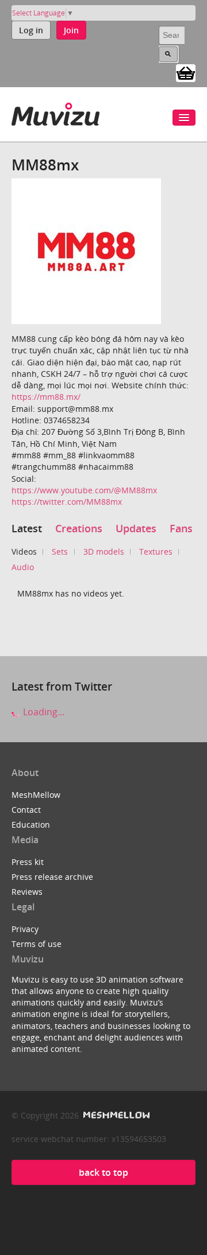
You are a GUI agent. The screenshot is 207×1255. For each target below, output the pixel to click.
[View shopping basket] (185, 72)
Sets (60, 551)
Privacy (25, 928)
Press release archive (52, 876)
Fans (181, 528)
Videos (24, 551)
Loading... (42, 712)
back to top (103, 1172)
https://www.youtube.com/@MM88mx (84, 490)
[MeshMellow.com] (115, 1115)
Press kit (28, 861)
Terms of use (37, 943)
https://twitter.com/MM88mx (67, 501)
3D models (103, 551)
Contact (26, 809)
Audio (23, 567)
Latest (27, 528)
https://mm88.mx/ (46, 396)
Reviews (27, 891)
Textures (155, 551)
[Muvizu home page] (55, 112)
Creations (78, 528)
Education (31, 824)
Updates (136, 528)
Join (71, 30)
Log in (31, 30)
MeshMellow (36, 794)
